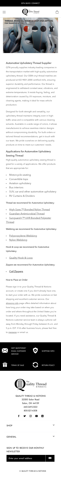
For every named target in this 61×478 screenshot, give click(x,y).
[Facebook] (19, 416)
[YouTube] (36, 416)
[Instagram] (30, 416)
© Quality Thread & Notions (32, 471)
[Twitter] (25, 416)
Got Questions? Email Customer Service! (18, 351)
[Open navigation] (4, 12)
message (12, 332)
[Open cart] (57, 12)
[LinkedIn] (42, 416)
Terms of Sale (17, 365)
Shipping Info (48, 351)
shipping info (12, 303)
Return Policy (48, 365)
